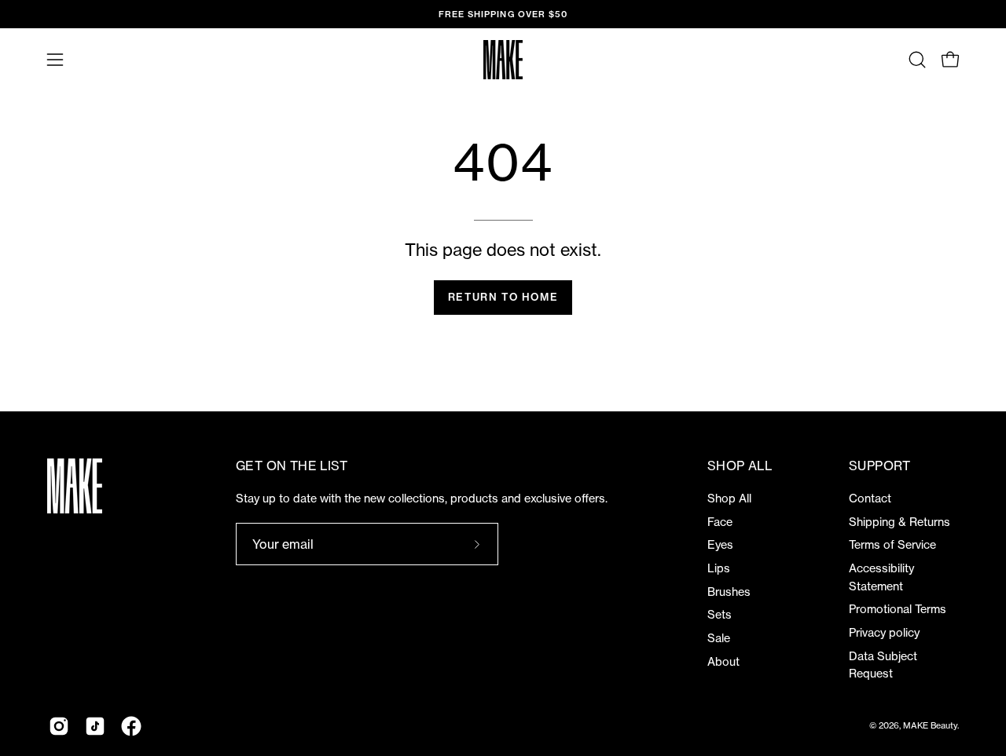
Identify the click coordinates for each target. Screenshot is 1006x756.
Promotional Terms (897, 609)
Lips (718, 568)
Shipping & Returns (899, 522)
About (723, 662)
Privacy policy (884, 633)
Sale (718, 638)
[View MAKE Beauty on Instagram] (59, 726)
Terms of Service (892, 545)
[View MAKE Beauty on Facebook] (131, 726)
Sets (719, 615)
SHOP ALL (739, 465)
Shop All (729, 498)
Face (719, 522)
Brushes (729, 592)
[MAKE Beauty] (503, 59)
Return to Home (503, 296)
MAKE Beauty (930, 725)
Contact (870, 498)
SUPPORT (880, 465)
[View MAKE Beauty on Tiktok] (95, 726)
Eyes (720, 545)
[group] (503, 14)
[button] (917, 59)
